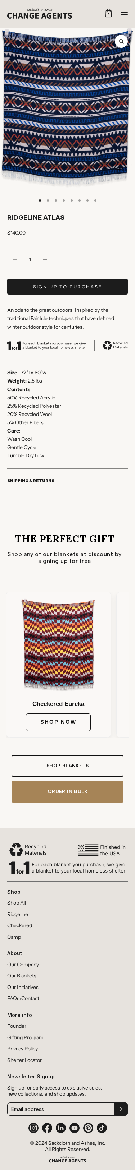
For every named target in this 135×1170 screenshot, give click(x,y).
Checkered (19, 925)
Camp (14, 937)
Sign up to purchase (67, 287)
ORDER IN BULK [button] (67, 792)
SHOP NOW (58, 722)
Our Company (23, 965)
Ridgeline (17, 914)
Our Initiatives (23, 987)
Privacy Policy (22, 1049)
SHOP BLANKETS (67, 765)
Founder (16, 1026)
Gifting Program (25, 1038)
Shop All (16, 903)
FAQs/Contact (23, 998)
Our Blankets (21, 976)
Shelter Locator (24, 1060)
